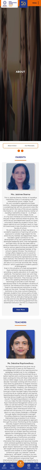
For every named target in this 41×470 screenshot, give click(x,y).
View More (20, 310)
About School (12, 145)
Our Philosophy (29, 145)
